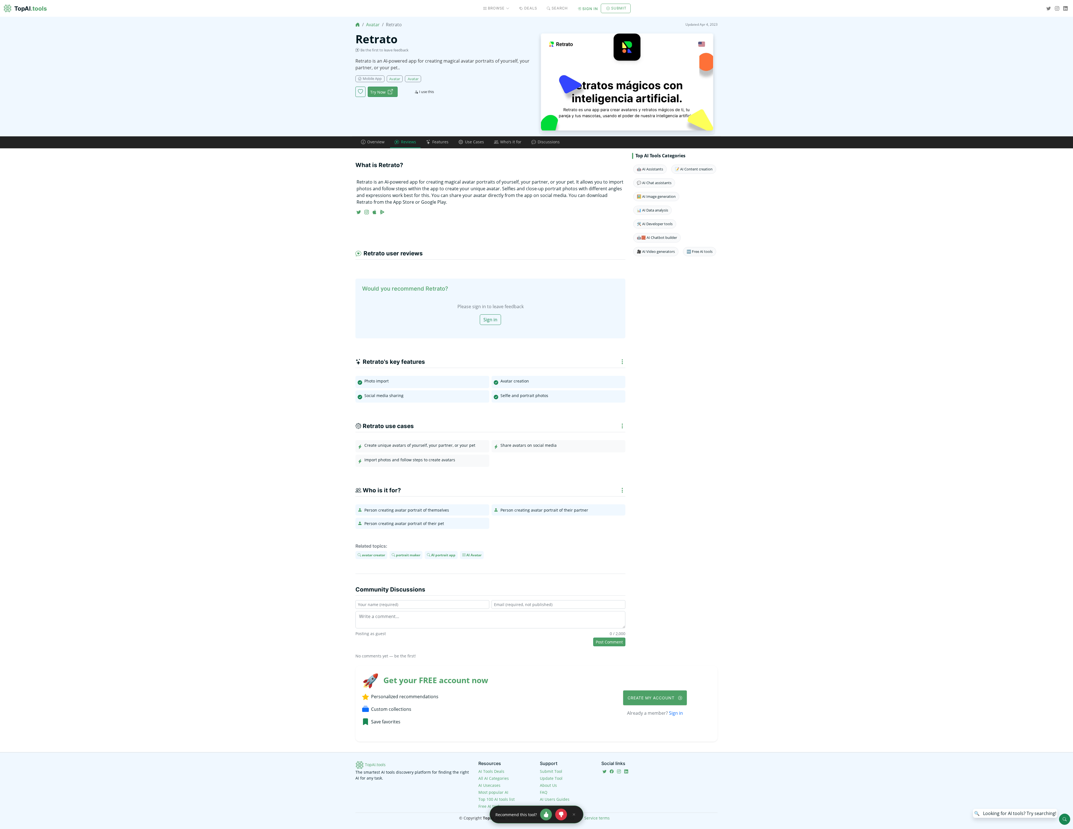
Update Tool (551, 778)
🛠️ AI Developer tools (655, 223)
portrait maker (407, 555)
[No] (561, 814)
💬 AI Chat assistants (654, 182)
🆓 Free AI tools (700, 251)
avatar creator (373, 555)
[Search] (1064, 819)
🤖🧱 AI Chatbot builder (657, 237)
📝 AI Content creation (694, 169)
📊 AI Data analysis (652, 210)
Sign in (590, 8)
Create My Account (652, 697)
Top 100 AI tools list (496, 799)
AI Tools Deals (491, 771)
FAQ (543, 792)
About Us (548, 785)
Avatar (373, 25)
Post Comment (609, 642)
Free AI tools (489, 806)
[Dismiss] (574, 814)
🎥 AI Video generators (656, 251)
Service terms (597, 818)
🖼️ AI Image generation (656, 196)
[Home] (357, 25)
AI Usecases (489, 785)
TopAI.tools (375, 764)
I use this (426, 91)
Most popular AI (493, 792)
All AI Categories (493, 778)
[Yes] (546, 814)
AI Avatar (473, 555)
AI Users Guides (554, 799)
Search (560, 8)
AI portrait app (442, 555)
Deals (530, 8)
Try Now (378, 92)
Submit (618, 8)
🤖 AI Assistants (650, 169)
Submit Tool (551, 771)
